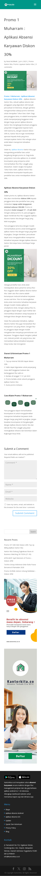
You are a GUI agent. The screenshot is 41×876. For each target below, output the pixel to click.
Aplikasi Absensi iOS (13, 817)
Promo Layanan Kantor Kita (23, 64)
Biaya (8, 809)
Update (8, 820)
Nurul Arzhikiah (11, 61)
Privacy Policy (11, 828)
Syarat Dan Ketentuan (14, 824)
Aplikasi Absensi (17, 149)
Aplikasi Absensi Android (14, 813)
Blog (7, 831)
